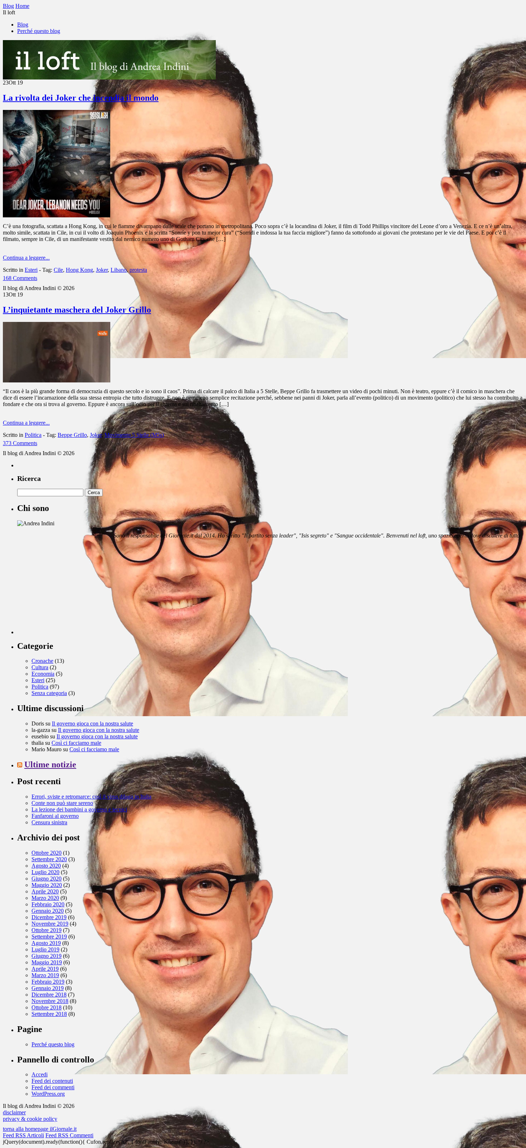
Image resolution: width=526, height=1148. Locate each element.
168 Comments (20, 278)
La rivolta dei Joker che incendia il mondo (81, 97)
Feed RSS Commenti (69, 1135)
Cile (58, 270)
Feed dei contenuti (52, 1081)
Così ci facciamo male (76, 743)
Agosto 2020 (46, 866)
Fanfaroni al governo (55, 816)
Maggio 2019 (46, 962)
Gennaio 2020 (47, 911)
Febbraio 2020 (47, 904)
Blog (22, 24)
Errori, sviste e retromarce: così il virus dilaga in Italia (91, 797)
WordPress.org (48, 1094)
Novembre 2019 (49, 924)
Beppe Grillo (72, 435)
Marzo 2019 (45, 975)
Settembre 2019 (49, 937)
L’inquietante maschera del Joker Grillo (77, 309)
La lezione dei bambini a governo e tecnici (79, 809)
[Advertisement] (71, 589)
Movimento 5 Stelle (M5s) (134, 435)
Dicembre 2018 (49, 995)
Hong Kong (79, 270)
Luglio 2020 (45, 872)
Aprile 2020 (45, 891)
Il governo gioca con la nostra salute (92, 723)
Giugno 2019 (46, 956)
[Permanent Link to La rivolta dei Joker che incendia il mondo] (56, 215)
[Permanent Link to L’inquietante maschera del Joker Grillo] (56, 380)
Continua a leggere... (26, 258)
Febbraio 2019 (47, 982)
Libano (119, 270)
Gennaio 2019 (47, 988)
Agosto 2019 (46, 943)
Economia (42, 674)
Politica (33, 435)
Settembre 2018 (49, 1014)
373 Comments (20, 443)
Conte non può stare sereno (62, 803)
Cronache (42, 661)
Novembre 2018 (49, 1001)
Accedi (39, 1074)
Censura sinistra (49, 822)
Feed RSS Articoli (23, 1135)
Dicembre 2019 (49, 917)
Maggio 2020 (46, 885)
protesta (138, 270)
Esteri (31, 270)
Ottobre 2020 (46, 853)
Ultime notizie (50, 764)
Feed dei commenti (52, 1087)
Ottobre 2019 (46, 930)
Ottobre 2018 (46, 1007)
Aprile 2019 (45, 969)
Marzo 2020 (45, 898)
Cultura (39, 667)
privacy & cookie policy (30, 1119)
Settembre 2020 (49, 859)
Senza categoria (49, 693)
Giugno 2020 (46, 879)
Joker (102, 270)
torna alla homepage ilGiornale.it (40, 1129)
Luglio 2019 (45, 949)
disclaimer (14, 1112)
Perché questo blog (38, 31)
